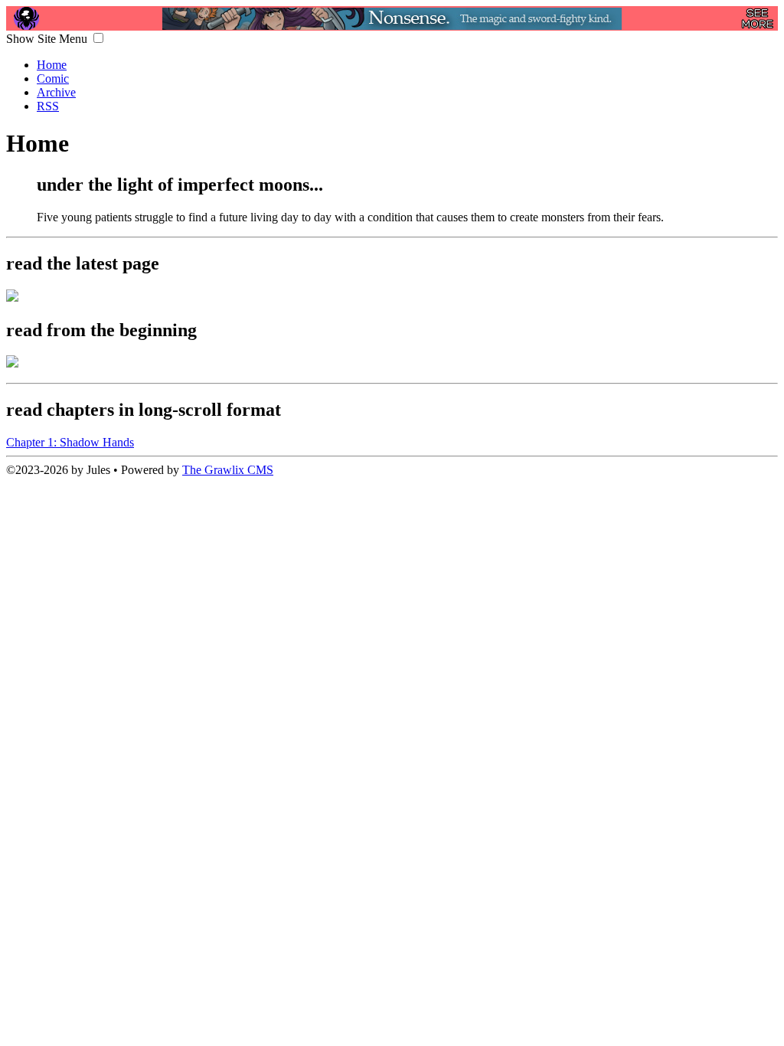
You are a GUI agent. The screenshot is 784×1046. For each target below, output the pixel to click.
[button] (98, 38)
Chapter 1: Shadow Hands (70, 442)
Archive (56, 92)
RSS (48, 106)
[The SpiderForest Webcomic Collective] (26, 18)
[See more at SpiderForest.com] (757, 18)
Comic (53, 78)
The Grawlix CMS (227, 469)
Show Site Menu (48, 38)
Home (52, 64)
